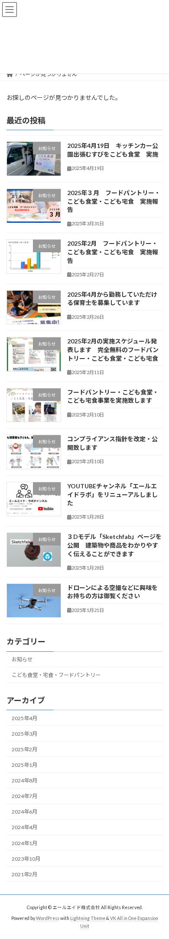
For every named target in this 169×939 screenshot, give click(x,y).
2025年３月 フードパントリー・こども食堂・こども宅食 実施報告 (113, 201)
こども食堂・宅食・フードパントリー (56, 675)
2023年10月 (26, 859)
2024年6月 (24, 812)
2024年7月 (24, 796)
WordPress (47, 917)
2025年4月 (24, 718)
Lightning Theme (87, 917)
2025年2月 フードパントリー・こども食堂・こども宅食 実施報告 (112, 252)
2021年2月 (24, 874)
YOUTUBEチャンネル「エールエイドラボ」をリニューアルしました (112, 494)
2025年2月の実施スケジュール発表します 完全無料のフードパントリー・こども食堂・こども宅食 (113, 350)
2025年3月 (24, 734)
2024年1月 (24, 843)
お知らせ (22, 659)
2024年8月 (24, 780)
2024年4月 (24, 827)
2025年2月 (24, 749)
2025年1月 (24, 765)
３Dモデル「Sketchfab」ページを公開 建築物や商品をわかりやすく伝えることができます (114, 545)
